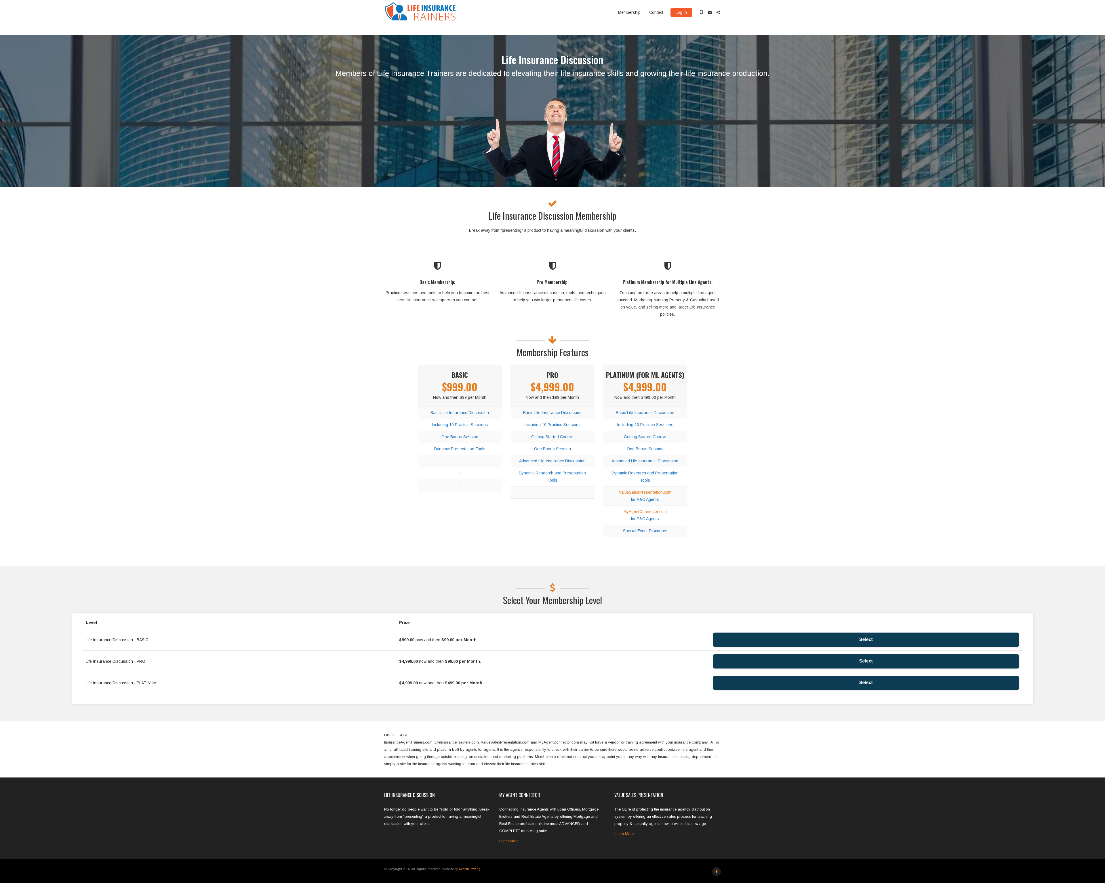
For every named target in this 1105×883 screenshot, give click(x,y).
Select (866, 639)
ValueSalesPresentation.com (645, 492)
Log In (681, 12)
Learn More (509, 841)
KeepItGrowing (470, 869)
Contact (656, 12)
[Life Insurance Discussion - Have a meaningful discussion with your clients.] (420, 12)
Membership (629, 12)
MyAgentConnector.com (645, 511)
